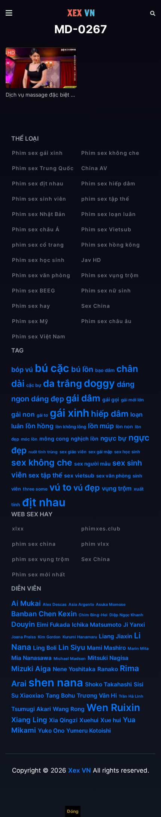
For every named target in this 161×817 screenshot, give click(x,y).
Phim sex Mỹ (30, 321)
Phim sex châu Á (36, 229)
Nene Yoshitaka (74, 669)
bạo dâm (105, 370)
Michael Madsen (70, 658)
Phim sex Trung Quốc (43, 168)
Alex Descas (55, 604)
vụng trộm (117, 488)
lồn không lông (70, 426)
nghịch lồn (84, 438)
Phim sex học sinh (38, 260)
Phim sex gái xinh (37, 153)
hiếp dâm (109, 413)
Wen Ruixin (113, 707)
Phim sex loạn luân (108, 214)
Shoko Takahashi (108, 684)
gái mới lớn (132, 400)
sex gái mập (100, 451)
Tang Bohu (60, 695)
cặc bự (33, 385)
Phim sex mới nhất (38, 574)
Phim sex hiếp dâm (108, 183)
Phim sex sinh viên (39, 198)
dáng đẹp (47, 398)
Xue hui (110, 720)
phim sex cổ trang (38, 244)
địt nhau (44, 502)
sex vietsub (79, 475)
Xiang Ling (29, 720)
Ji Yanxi (134, 624)
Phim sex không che (110, 153)
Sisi (138, 684)
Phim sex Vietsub (106, 229)
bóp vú (22, 369)
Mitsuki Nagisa (108, 657)
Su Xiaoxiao (27, 695)
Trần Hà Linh (131, 696)
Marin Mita (138, 648)
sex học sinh (127, 451)
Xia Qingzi (63, 720)
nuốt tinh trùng (43, 452)
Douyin (23, 624)
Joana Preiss (23, 637)
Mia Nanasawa (31, 657)
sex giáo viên (73, 451)
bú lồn (82, 369)
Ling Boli (45, 647)
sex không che (41, 462)
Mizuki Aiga (31, 668)
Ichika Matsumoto (96, 624)
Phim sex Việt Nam (39, 336)
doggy (99, 383)
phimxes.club (101, 528)
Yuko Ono (51, 730)
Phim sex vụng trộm (110, 275)
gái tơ (42, 415)
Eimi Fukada (53, 624)
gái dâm (83, 398)
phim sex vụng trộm (41, 559)
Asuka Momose (110, 604)
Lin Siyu (71, 647)
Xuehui (88, 720)
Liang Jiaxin (115, 636)
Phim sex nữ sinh (106, 290)
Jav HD (91, 260)
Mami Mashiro (106, 647)
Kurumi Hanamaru (80, 637)
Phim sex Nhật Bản (39, 214)
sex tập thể (45, 475)
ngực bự (113, 438)
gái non (23, 414)
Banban (24, 614)
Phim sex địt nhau (38, 183)
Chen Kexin (58, 614)
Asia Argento (81, 604)
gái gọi (110, 400)
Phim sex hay (31, 306)
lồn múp (101, 426)
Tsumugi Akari (31, 709)
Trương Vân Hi (97, 695)
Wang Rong (69, 709)
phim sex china (34, 544)
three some (35, 489)
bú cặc (52, 368)
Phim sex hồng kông (110, 244)
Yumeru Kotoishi (88, 730)
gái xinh (69, 412)
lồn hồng (39, 426)
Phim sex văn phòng (41, 275)
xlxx (18, 528)
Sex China (95, 306)
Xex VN (79, 770)
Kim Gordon (49, 637)
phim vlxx (95, 544)
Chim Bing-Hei (93, 615)
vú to (60, 487)
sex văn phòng (113, 476)
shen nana (55, 682)
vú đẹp (86, 487)
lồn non (124, 426)
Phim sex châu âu (106, 321)
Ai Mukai (26, 603)
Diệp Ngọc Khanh (126, 615)
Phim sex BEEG (33, 290)
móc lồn (29, 439)
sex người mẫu (92, 464)
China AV (94, 168)
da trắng (62, 383)
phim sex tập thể (105, 198)
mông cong (54, 438)
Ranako (107, 669)
